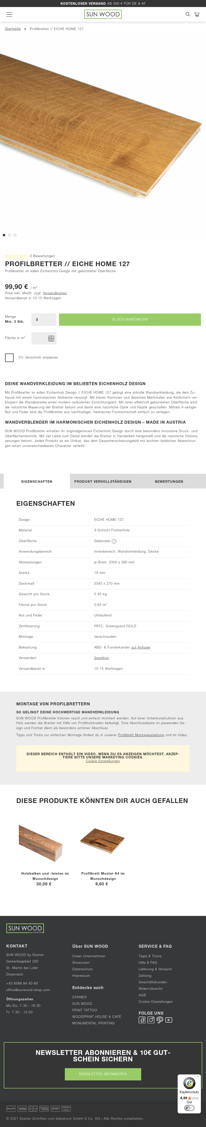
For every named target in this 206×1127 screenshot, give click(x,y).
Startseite (13, 29)
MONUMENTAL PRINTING (94, 1023)
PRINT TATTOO (84, 1010)
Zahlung (145, 976)
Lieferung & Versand (155, 969)
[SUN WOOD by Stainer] (103, 14)
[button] (3, 234)
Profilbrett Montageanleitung (141, 735)
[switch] (189, 1108)
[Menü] (198, 1077)
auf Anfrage (140, 648)
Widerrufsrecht (151, 989)
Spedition (101, 658)
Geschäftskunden (153, 982)
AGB (142, 995)
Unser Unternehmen (88, 956)
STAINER (79, 997)
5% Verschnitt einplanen (38, 358)
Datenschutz (82, 969)
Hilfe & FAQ (148, 963)
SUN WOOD (82, 1004)
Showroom (81, 963)
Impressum (81, 976)
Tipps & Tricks (150, 956)
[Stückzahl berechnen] (51, 338)
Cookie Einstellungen (103, 761)
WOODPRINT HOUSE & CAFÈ (96, 1017)
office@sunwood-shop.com (28, 990)
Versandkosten (55, 293)
